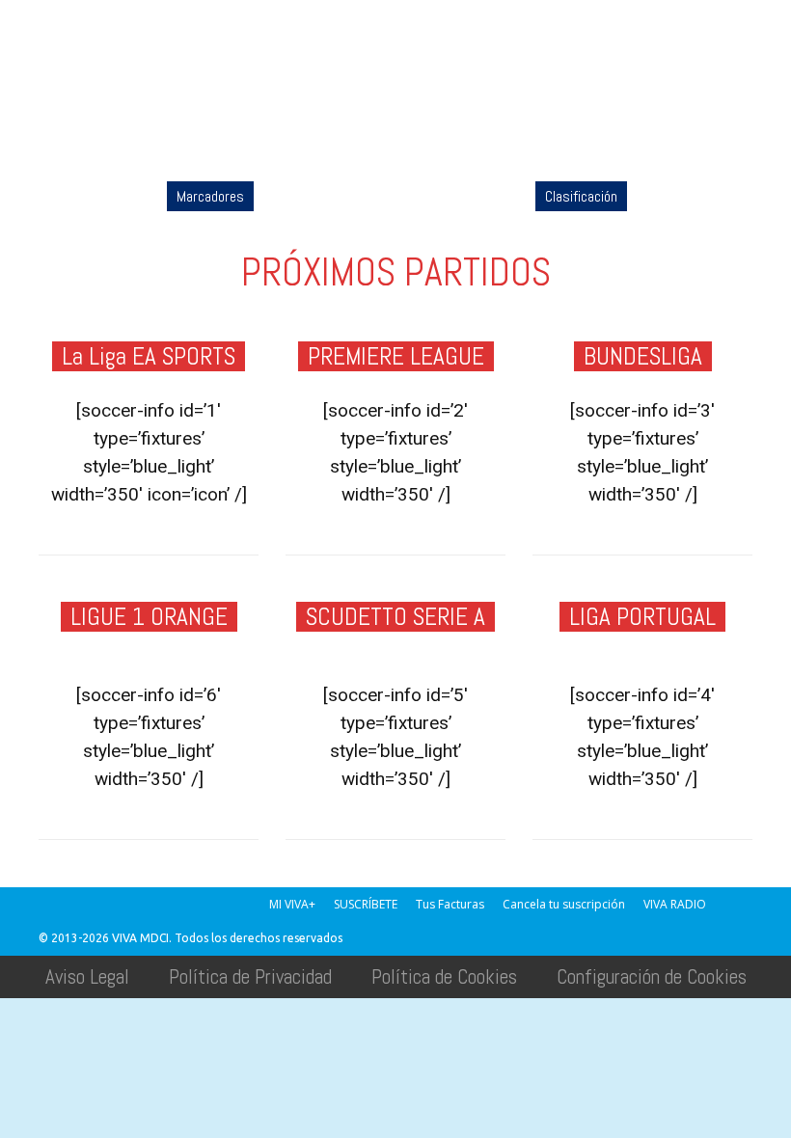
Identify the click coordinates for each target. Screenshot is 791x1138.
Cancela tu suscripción (564, 904)
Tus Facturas (450, 904)
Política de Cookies (444, 976)
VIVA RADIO (674, 904)
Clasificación (581, 196)
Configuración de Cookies (652, 976)
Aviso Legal (87, 976)
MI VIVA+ (292, 904)
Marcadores (210, 196)
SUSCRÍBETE (365, 904)
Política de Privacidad (250, 976)
